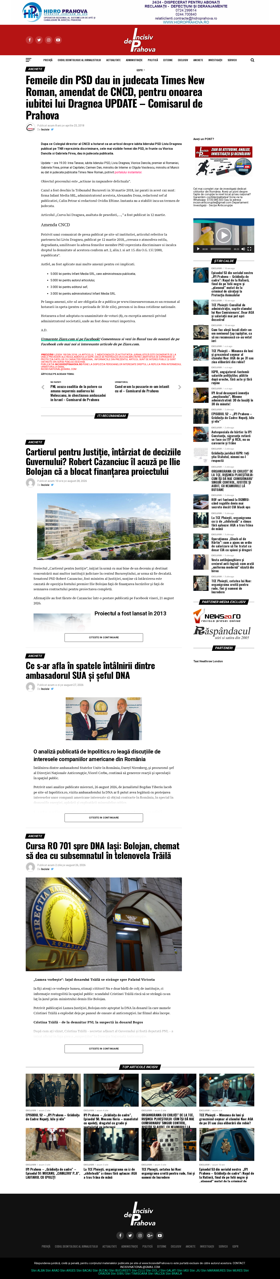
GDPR (140, 70)
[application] (223, 235)
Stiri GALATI (168, 1270)
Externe (168, 60)
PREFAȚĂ (47, 60)
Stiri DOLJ (153, 1270)
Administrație (134, 60)
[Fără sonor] (243, 249)
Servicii (232, 60)
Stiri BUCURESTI (120, 1270)
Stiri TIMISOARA (136, 1273)
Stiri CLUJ (138, 1270)
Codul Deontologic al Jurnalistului (79, 60)
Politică (153, 60)
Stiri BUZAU (100, 1270)
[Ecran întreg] (249, 249)
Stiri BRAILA (174, 1273)
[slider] (221, 249)
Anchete (198, 60)
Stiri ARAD (52, 1270)
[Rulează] (198, 249)
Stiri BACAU (84, 1270)
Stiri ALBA (38, 1270)
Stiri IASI (183, 1270)
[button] (223, 235)
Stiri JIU (195, 1270)
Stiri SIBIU (117, 1273)
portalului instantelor (128, 172)
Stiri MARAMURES (213, 1270)
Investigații (215, 60)
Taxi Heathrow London (208, 661)
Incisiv (45, 129)
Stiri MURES (234, 1270)
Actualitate (113, 60)
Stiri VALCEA (156, 1273)
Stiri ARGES (68, 1270)
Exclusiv (183, 60)
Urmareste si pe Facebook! (70, 339)
